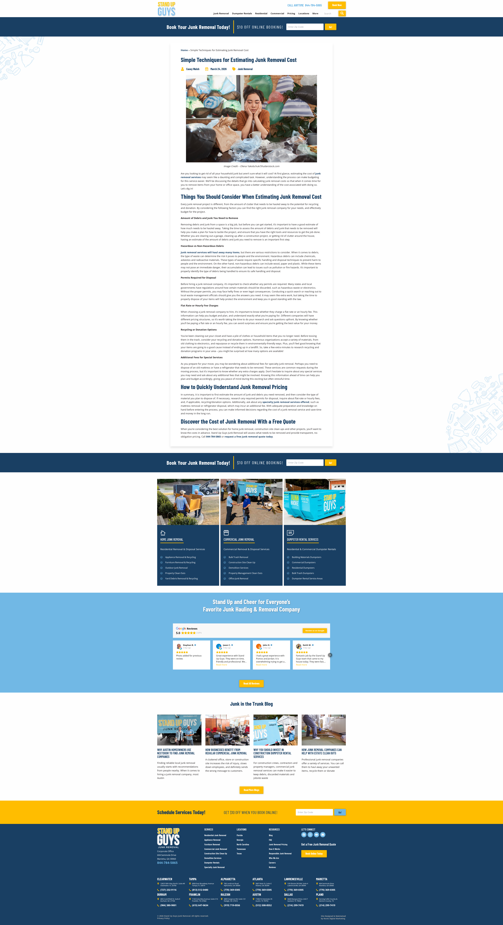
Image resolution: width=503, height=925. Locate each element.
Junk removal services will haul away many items (210, 252)
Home (184, 50)
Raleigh (225, 894)
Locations (303, 13)
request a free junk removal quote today (249, 436)
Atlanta (258, 879)
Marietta (321, 879)
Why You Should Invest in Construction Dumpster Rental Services (272, 753)
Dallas (288, 894)
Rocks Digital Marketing (334, 918)
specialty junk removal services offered (286, 402)
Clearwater (164, 879)
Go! (330, 27)
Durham (161, 894)
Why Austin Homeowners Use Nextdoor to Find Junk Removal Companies (176, 753)
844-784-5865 (313, 5)
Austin (257, 894)
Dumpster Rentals (242, 13)
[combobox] (329, 13)
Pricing (291, 13)
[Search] (342, 13)
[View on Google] (178, 646)
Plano (319, 894)
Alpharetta (228, 879)
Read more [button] (221, 664)
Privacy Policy (163, 918)
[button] (173, 655)
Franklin (194, 894)
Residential (261, 13)
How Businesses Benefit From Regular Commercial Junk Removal (226, 751)
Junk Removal (221, 13)
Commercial (277, 13)
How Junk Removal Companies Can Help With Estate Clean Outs (322, 751)
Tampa (192, 879)
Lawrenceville (293, 879)
